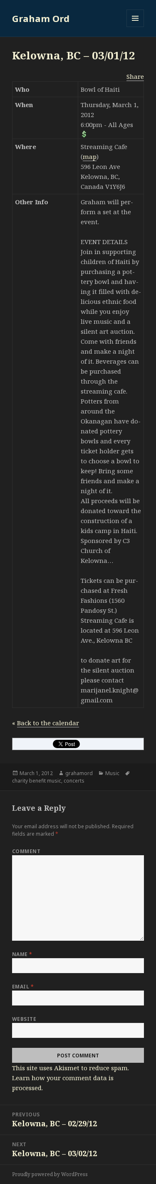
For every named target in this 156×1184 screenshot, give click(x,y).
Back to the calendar (48, 723)
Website (24, 1019)
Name (22, 954)
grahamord (79, 773)
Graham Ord (40, 18)
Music (112, 773)
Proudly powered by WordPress (50, 1174)
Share (135, 76)
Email (23, 986)
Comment (26, 851)
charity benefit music (36, 780)
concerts (74, 780)
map (90, 156)
